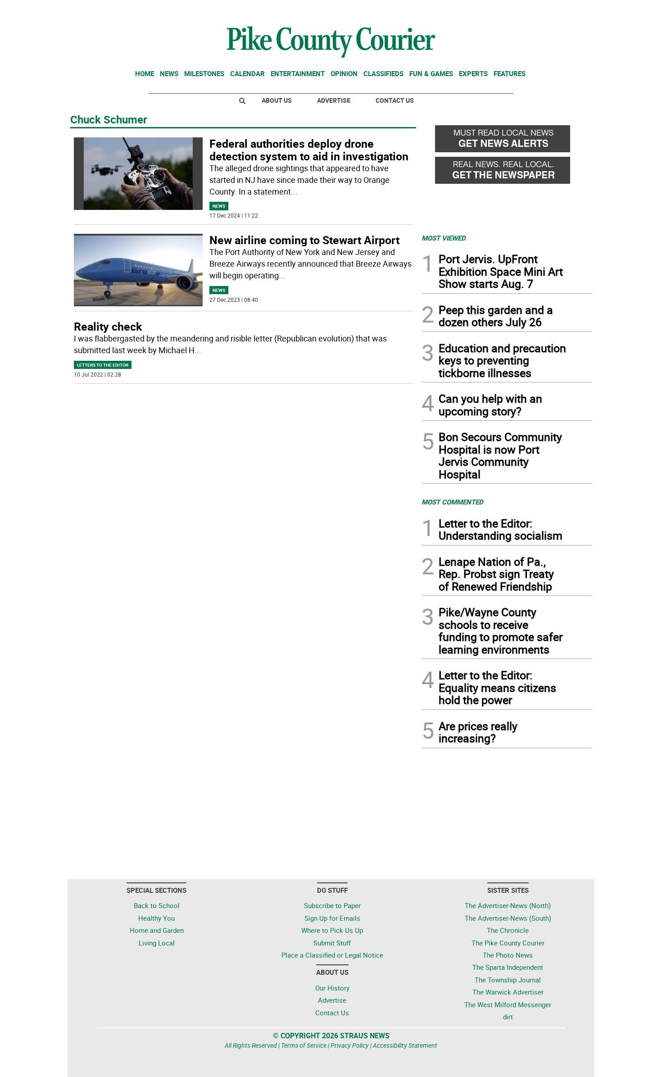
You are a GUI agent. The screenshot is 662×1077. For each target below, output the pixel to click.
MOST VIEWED (444, 237)
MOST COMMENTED (452, 501)
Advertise (333, 100)
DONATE (570, 10)
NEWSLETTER (519, 10)
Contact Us (395, 100)
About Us (277, 100)
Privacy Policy (350, 1045)
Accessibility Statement (405, 1045)
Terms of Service (303, 1045)
